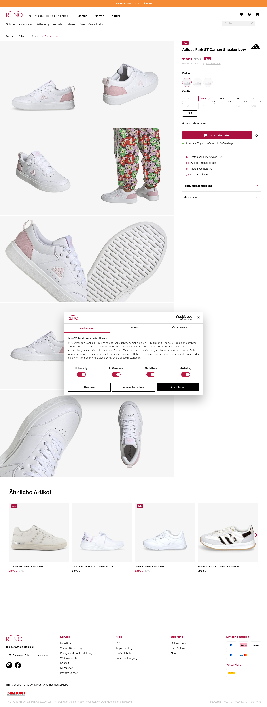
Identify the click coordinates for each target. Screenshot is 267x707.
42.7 (190, 113)
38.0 (237, 98)
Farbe (186, 73)
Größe (186, 91)
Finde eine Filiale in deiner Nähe (50, 15)
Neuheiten (58, 24)
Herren (99, 15)
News (174, 653)
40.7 (221, 106)
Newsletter (66, 667)
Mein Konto (66, 643)
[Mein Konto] (249, 14)
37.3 (221, 98)
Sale (82, 24)
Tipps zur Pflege (125, 648)
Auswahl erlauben (133, 387)
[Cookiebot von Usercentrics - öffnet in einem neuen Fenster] (178, 317)
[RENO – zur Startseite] (14, 14)
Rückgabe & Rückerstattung (76, 653)
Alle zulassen (177, 387)
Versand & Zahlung (71, 648)
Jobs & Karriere (179, 648)
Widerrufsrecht (68, 658)
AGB (226, 702)
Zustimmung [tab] (87, 328)
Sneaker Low (51, 36)
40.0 (205, 106)
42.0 (253, 106)
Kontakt (64, 663)
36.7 (203, 98)
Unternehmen (178, 643)
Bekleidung (42, 24)
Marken (72, 24)
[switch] (116, 374)
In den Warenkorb (220, 135)
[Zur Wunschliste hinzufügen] (258, 135)
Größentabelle (124, 653)
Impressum (216, 702)
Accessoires (25, 24)
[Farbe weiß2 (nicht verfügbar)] (197, 82)
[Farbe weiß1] (187, 82)
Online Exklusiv (96, 24)
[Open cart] (257, 14)
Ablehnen (89, 387)
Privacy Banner (69, 672)
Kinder (116, 15)
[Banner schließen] (198, 317)
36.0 (189, 98)
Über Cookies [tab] (179, 327)
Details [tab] (133, 327)
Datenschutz (237, 702)
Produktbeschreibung (198, 185)
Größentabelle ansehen (194, 123)
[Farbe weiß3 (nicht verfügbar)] (208, 82)
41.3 (237, 106)
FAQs (119, 643)
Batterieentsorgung (127, 658)
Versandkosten (213, 63)
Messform (190, 197)
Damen (82, 15)
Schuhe (10, 24)
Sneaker (36, 36)
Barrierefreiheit (253, 702)
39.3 (189, 106)
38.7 (253, 98)
